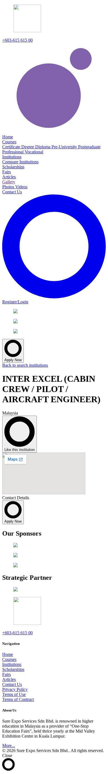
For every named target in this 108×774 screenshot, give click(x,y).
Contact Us (12, 684)
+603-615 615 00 (17, 40)
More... (8, 745)
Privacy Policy (15, 689)
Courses (9, 659)
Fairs (6, 674)
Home (7, 654)
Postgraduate (89, 146)
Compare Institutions (20, 161)
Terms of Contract (18, 699)
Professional (13, 151)
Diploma (43, 146)
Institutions (11, 664)
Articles (9, 679)
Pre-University (65, 146)
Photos (8, 186)
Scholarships (13, 669)
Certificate (11, 146)
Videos (21, 186)
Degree (28, 146)
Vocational (34, 151)
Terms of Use (14, 694)
